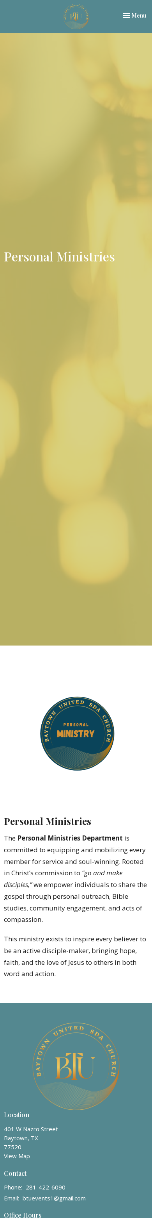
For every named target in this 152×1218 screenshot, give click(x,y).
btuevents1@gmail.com (54, 1198)
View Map (17, 1156)
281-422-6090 (45, 1187)
